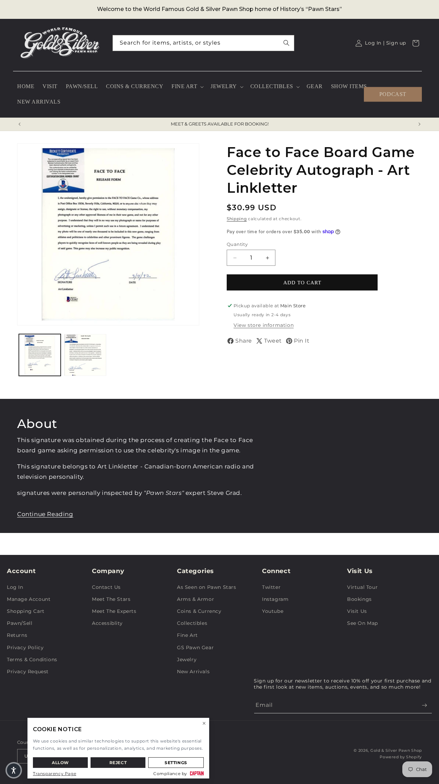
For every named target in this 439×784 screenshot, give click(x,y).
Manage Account (28, 599)
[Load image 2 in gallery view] (85, 355)
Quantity (237, 244)
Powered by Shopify (401, 757)
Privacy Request (28, 671)
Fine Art (187, 635)
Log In (15, 587)
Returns (17, 635)
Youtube (272, 611)
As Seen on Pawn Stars (206, 587)
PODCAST (392, 94)
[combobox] (203, 43)
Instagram (275, 599)
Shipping (237, 218)
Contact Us (106, 587)
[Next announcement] (419, 124)
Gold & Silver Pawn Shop (396, 750)
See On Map (362, 623)
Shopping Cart (26, 611)
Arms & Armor (195, 599)
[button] (186, 86)
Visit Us (357, 611)
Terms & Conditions (32, 659)
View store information (264, 325)
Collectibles (192, 623)
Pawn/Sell (19, 623)
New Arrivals (193, 671)
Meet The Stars (111, 599)
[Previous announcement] (19, 124)
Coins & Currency (199, 611)
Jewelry (187, 659)
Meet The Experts (114, 611)
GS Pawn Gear (195, 647)
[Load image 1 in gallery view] (40, 355)
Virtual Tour (362, 587)
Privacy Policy (25, 647)
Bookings (359, 599)
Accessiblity (107, 623)
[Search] (286, 42)
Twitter (271, 587)
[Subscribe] (424, 705)
